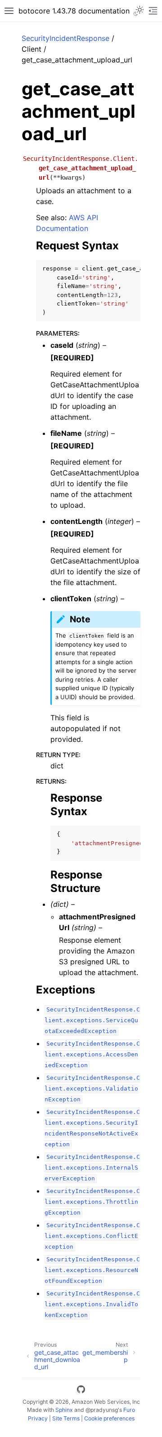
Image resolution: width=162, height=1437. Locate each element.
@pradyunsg (102, 1409)
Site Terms (66, 1418)
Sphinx (64, 1409)
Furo (129, 1409)
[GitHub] (81, 1390)
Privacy (38, 1418)
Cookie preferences (109, 1418)
